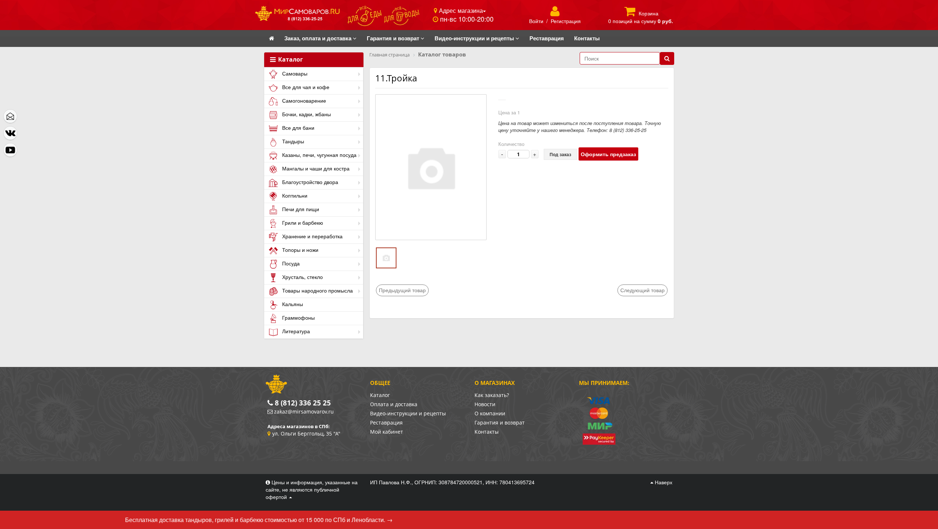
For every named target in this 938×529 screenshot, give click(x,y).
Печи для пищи (300, 209)
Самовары (294, 73)
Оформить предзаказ (608, 154)
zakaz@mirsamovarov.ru (304, 411)
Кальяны (292, 304)
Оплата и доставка (393, 404)
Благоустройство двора (309, 181)
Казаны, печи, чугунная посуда (319, 154)
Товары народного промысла (317, 290)
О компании (489, 413)
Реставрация (386, 422)
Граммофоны (298, 317)
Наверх (662, 482)
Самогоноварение (303, 100)
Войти (536, 21)
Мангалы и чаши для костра (315, 168)
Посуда (290, 263)
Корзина (648, 13)
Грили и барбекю (302, 222)
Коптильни (294, 195)
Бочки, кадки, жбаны (306, 114)
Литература (295, 331)
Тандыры (292, 141)
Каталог (290, 59)
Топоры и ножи (299, 249)
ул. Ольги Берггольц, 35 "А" (306, 433)
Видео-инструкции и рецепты (408, 413)
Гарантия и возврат (499, 422)
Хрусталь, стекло (302, 276)
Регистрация (566, 21)
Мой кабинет (386, 431)
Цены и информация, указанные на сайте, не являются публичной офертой (312, 489)
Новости (484, 404)
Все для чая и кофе (305, 87)
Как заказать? (491, 395)
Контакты (486, 431)
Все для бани (297, 127)
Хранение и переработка (312, 236)
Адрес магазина (460, 10)
